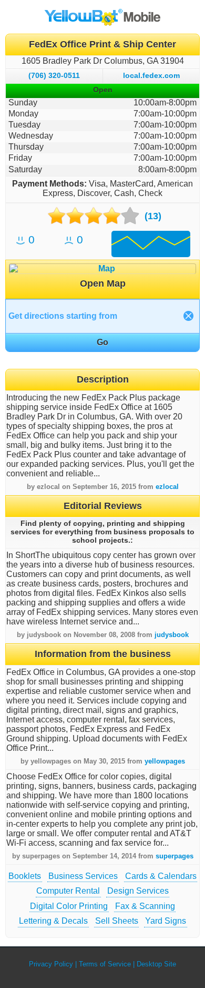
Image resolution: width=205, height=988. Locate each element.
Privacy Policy (51, 964)
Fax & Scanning (145, 906)
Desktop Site (156, 964)
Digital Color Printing (69, 906)
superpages (174, 856)
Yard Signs (165, 920)
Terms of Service (105, 964)
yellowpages (165, 761)
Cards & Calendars (161, 876)
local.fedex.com (151, 75)
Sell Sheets (116, 920)
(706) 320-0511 (54, 75)
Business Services (83, 876)
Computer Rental (68, 890)
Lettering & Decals (53, 920)
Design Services (138, 890)
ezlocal (167, 487)
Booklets (24, 876)
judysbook (172, 635)
